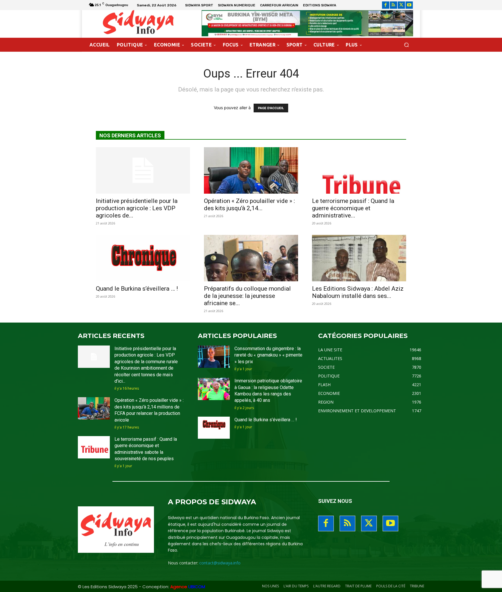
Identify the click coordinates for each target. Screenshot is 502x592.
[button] (406, 45)
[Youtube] (409, 5)
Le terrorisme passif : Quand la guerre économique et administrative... (353, 208)
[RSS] (393, 5)
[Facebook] (386, 5)
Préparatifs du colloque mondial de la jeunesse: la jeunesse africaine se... (247, 296)
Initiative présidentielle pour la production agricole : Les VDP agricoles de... (137, 208)
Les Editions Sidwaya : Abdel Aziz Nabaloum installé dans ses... (358, 292)
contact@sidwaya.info (220, 563)
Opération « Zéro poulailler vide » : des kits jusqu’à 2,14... (249, 204)
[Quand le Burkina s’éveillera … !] (143, 258)
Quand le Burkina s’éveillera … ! (137, 288)
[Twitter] (401, 5)
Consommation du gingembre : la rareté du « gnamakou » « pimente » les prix (268, 355)
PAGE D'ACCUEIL (271, 108)
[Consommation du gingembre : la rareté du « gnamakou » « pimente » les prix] (214, 357)
